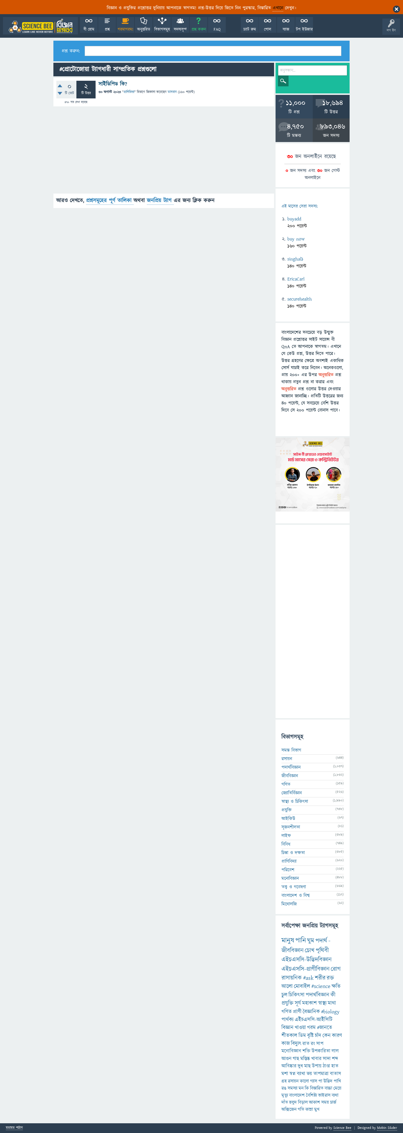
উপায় (317, 1066)
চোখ (309, 950)
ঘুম (310, 940)
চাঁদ (318, 1035)
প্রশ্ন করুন (198, 29)
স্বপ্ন (292, 1073)
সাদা (327, 1058)
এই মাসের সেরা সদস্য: (299, 206)
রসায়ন (293, 1081)
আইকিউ (288, 818)
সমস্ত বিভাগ (291, 750)
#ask (308, 978)
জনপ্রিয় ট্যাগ (160, 200)
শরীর (320, 978)
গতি (301, 1109)
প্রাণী (297, 1011)
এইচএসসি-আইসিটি (313, 1019)
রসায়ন (286, 759)
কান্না (309, 1109)
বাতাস (335, 1073)
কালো (304, 1081)
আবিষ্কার (288, 1066)
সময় (325, 1102)
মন (301, 1088)
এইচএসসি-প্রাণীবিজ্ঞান (305, 969)
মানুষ (287, 941)
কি (307, 1088)
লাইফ (286, 835)
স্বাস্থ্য (322, 1003)
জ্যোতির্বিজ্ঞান (291, 793)
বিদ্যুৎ (296, 1043)
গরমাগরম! (125, 29)
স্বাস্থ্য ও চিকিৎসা (294, 801)
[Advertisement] (163, 152)
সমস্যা (292, 1088)
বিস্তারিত (316, 1088)
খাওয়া (300, 1027)
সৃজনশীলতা (290, 827)
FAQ (217, 29)
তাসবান (172, 92)
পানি (300, 940)
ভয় (309, 1073)
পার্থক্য (287, 1019)
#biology (330, 1011)
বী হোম (88, 29)
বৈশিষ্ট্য (311, 1095)
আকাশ (314, 1102)
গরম (311, 1027)
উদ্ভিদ (327, 1081)
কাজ (285, 1043)
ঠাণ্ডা (326, 1066)
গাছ (296, 1058)
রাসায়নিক (291, 978)
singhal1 (295, 259)
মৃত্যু (284, 1095)
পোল (267, 29)
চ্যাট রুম (249, 29)
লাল (335, 1051)
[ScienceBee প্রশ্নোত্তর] (40, 25)
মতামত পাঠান (14, 1128)
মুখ (317, 1109)
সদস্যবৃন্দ (180, 29)
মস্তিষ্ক (305, 1058)
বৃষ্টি (310, 1035)
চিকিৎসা (296, 995)
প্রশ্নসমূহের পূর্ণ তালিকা (110, 200)
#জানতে (324, 1027)
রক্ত (330, 978)
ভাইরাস (324, 1095)
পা (320, 1081)
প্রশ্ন (107, 29)
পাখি (337, 1081)
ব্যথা (335, 1095)
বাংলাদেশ (297, 1095)
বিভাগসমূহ (162, 29)
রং (313, 1043)
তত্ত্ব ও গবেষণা (293, 887)
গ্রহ (284, 1081)
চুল (284, 995)
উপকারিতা (321, 1051)
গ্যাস (313, 1081)
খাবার (316, 1058)
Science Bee (342, 1127)
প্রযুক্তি (286, 810)
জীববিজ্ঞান (289, 776)
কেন (326, 1035)
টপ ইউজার (304, 29)
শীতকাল (289, 1035)
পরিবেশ (287, 870)
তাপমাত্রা (321, 1073)
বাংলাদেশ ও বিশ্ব (295, 895)
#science (320, 986)
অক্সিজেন (288, 1109)
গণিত (285, 784)
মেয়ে (337, 1088)
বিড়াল (303, 1102)
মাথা (332, 1003)
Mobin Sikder (387, 1127)
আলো (287, 986)
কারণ (337, 1035)
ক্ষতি (336, 986)
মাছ (307, 1066)
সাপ (319, 1043)
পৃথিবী (322, 950)
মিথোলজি (289, 904)
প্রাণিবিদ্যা (129, 92)
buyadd (294, 219)
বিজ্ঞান (287, 1027)
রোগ (336, 969)
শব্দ (335, 1058)
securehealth (299, 299)
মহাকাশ (309, 1003)
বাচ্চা (328, 1088)
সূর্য (298, 1003)
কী (332, 995)
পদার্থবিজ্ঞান (291, 767)
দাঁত (284, 1102)
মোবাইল (302, 986)
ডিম (302, 1035)
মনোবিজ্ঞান (290, 878)
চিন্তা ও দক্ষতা (293, 853)
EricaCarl (295, 279)
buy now (295, 239)
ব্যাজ (286, 29)
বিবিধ (285, 844)
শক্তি (306, 1051)
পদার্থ (321, 940)
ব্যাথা (301, 1073)
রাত (305, 1043)
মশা (284, 1073)
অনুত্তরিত (143, 29)
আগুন (286, 1058)
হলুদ (293, 1102)
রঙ (283, 1088)
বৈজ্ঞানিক (311, 1011)
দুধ (300, 1066)
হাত (334, 1066)
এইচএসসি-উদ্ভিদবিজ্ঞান (306, 959)
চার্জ (333, 1102)
